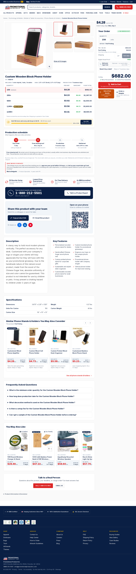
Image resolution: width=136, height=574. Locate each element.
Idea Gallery (113, 537)
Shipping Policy (88, 537)
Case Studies (114, 540)
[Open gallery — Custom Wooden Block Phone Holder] (28, 46)
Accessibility (27, 569)
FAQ (84, 534)
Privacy (85, 543)
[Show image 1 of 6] (63, 29)
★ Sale (125, 13)
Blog (58, 543)
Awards (32, 13)
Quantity (103, 36)
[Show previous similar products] (85, 323)
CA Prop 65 (50, 569)
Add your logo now (114, 64)
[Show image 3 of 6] (63, 45)
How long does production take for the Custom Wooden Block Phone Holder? (41, 396)
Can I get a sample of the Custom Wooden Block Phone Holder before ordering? (42, 415)
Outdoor (75, 13)
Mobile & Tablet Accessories (33, 18)
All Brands (6, 546)
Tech (101, 13)
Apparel (19, 13)
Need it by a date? (114, 69)
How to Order (35, 540)
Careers (59, 537)
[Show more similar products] (90, 323)
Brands (119, 2)
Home (61, 13)
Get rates (126, 56)
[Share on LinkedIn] (25, 225)
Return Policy (87, 540)
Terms (20, 569)
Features (125, 2)
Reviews (112, 543)
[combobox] (65, 7)
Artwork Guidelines (36, 543)
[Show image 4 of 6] (83, 45)
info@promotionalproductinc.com (25, 566)
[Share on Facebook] (19, 225)
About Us (59, 534)
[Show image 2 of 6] (83, 29)
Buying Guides (114, 534)
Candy (54, 13)
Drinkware (46, 13)
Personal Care (91, 13)
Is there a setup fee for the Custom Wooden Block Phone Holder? (36, 409)
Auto (26, 13)
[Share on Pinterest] (30, 225)
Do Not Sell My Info (39, 569)
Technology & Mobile (16, 18)
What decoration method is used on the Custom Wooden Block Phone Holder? (42, 402)
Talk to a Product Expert (79, 193)
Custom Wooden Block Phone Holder (74, 18)
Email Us (59, 485)
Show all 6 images (60, 61)
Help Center (34, 537)
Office (67, 13)
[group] (49, 349)
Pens (82, 13)
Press (58, 540)
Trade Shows (116, 13)
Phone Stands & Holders (52, 18)
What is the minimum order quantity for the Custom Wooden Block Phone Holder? (43, 390)
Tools (107, 13)
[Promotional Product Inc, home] (15, 7)
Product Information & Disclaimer (16, 494)
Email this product (42, 218)
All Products (8, 13)
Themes (112, 2)
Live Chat (104, 2)
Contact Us (34, 534)
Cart (131, 2)
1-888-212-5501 (28, 193)
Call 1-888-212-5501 (43, 485)
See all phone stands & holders (78, 375)
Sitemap (58, 569)
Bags (39, 13)
